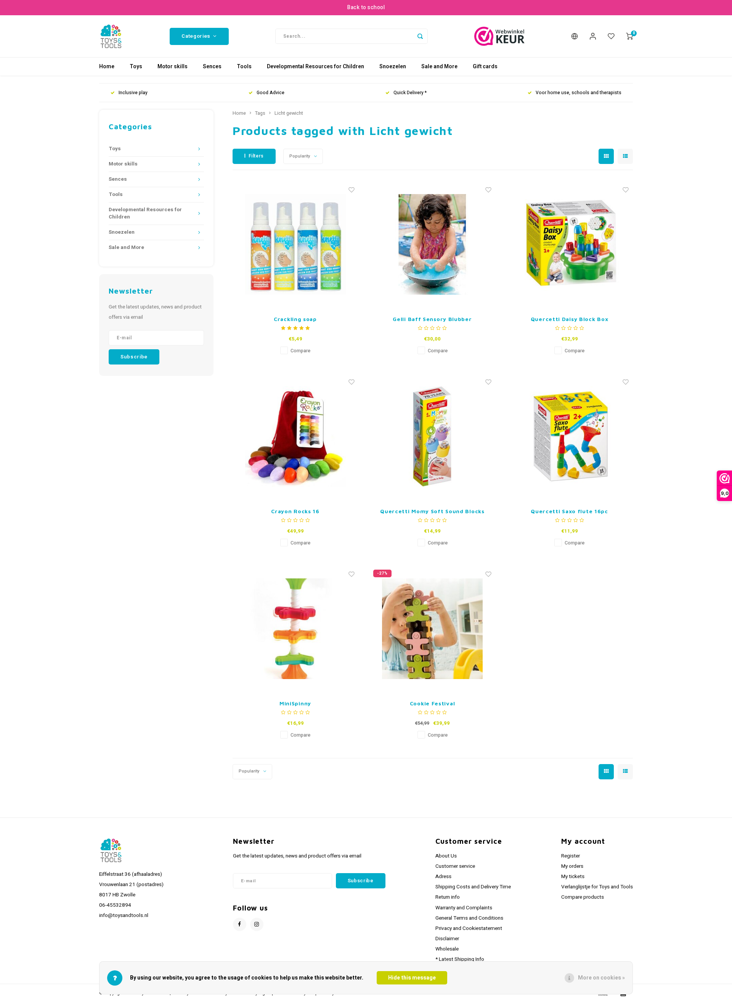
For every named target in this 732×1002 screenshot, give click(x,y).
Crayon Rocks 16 (295, 511)
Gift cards (485, 67)
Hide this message (412, 978)
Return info (447, 897)
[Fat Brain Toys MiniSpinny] (295, 629)
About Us (446, 856)
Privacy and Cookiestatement (468, 928)
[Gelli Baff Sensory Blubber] (432, 244)
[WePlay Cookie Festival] (432, 629)
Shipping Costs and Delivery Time (473, 887)
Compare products (582, 897)
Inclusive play (133, 93)
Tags (260, 113)
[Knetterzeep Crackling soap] (295, 244)
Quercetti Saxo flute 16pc (569, 511)
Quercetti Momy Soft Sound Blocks (432, 511)
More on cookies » (601, 978)
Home (106, 67)
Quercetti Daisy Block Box (569, 319)
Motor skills (172, 67)
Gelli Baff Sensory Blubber (432, 319)
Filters (256, 156)
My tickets (572, 876)
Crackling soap (295, 319)
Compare (300, 350)
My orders (572, 866)
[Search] (420, 36)
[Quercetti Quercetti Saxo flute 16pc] (569, 436)
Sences (212, 67)
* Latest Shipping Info (459, 959)
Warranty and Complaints (463, 908)
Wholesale (447, 949)
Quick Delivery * (410, 93)
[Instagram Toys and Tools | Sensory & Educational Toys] (256, 924)
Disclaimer (447, 939)
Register (570, 856)
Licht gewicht (288, 113)
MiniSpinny (295, 703)
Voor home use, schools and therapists (578, 93)
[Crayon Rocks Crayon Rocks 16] (295, 436)
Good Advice (270, 93)
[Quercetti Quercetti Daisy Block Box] (569, 244)
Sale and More (439, 67)
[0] (629, 36)
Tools (244, 67)
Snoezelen (392, 67)
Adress (443, 876)
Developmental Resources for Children (315, 67)
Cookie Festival (432, 703)
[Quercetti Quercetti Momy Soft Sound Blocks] (432, 436)
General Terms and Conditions (469, 918)
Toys (136, 67)
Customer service (455, 866)
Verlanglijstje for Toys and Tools (597, 887)
